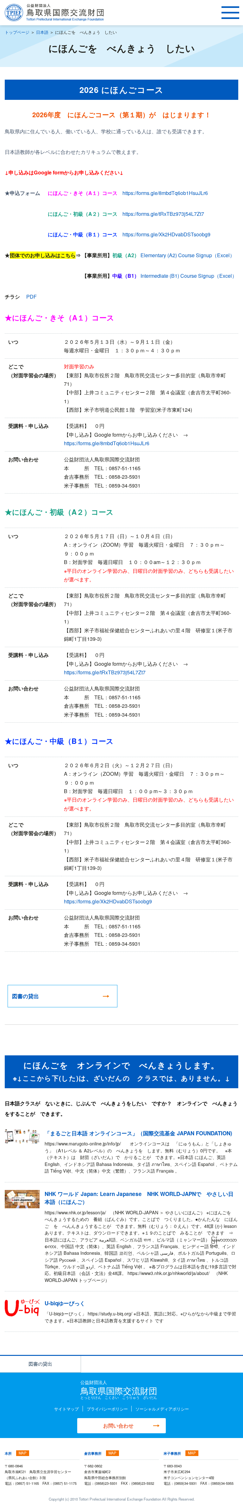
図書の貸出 (40, 1363)
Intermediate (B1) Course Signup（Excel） (188, 275)
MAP (23, 1452)
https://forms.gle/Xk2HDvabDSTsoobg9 (166, 234)
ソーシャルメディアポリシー (162, 1409)
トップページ (17, 32)
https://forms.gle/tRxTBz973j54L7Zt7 (163, 213)
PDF (31, 296)
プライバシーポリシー (107, 1409)
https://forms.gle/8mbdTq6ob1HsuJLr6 (165, 193)
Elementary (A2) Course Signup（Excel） (187, 255)
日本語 (42, 32)
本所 (8, 1453)
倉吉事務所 (93, 1453)
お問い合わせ (118, 1425)
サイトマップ (66, 1409)
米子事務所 (172, 1453)
